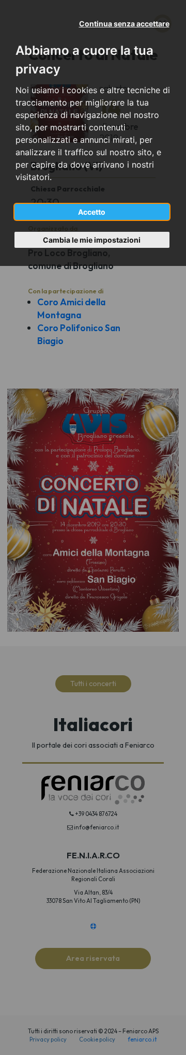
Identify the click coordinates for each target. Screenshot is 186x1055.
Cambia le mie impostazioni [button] (92, 239)
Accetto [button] (91, 211)
